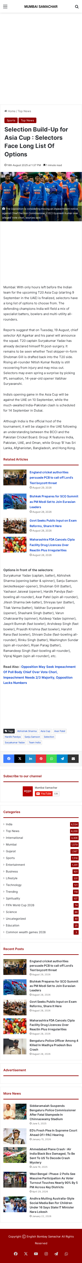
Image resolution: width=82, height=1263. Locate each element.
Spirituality (13, 898)
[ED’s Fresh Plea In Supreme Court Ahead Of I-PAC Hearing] (14, 1136)
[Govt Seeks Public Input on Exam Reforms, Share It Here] (14, 526)
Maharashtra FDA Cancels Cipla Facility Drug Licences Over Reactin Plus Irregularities (52, 545)
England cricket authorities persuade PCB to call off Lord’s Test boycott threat (51, 477)
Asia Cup (45, 731)
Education (12, 925)
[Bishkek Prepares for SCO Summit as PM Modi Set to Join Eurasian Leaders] (14, 501)
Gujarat (11, 851)
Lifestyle (11, 878)
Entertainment (15, 864)
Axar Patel (59, 731)
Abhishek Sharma (27, 731)
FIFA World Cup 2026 (20, 905)
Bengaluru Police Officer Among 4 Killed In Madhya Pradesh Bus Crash (54, 1045)
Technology (14, 885)
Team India (35, 742)
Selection (49, 736)
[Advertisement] (41, 58)
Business (12, 871)
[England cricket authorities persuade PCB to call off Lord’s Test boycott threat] (14, 477)
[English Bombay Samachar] (41, 6)
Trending (12, 891)
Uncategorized (16, 918)
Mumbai (11, 844)
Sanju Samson (32, 736)
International (14, 837)
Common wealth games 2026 (26, 932)
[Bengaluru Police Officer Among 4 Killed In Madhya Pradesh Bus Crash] (14, 1046)
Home (11, 111)
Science (11, 912)
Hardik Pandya (13, 736)
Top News (24, 111)
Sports (11, 120)
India (9, 824)
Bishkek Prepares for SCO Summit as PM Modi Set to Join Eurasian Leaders (54, 501)
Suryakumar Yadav (15, 742)
